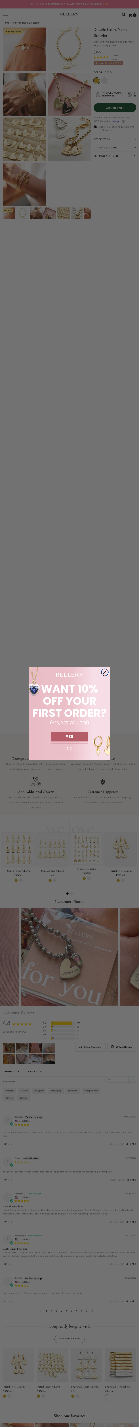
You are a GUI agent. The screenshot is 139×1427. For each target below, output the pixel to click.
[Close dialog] (104, 672)
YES (69, 736)
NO (69, 748)
